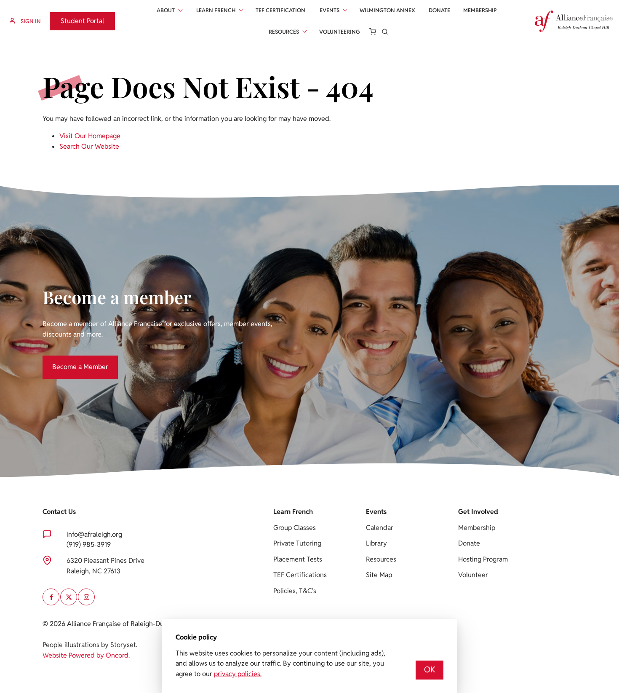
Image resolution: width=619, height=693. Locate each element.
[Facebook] (51, 597)
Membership (480, 10)
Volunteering (339, 31)
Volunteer (473, 574)
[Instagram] (86, 597)
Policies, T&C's (294, 590)
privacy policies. (237, 673)
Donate (439, 10)
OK (429, 669)
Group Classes (294, 527)
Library (376, 543)
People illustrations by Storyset (89, 644)
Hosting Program (483, 559)
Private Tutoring (297, 543)
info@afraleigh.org (94, 534)
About (166, 10)
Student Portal (71, 17)
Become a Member (71, 360)
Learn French (215, 10)
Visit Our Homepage (89, 135)
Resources (284, 31)
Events (329, 10)
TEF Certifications (300, 574)
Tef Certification (280, 10)
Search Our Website (89, 146)
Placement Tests (297, 559)
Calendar (379, 527)
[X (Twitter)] (68, 597)
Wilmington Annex (387, 10)
